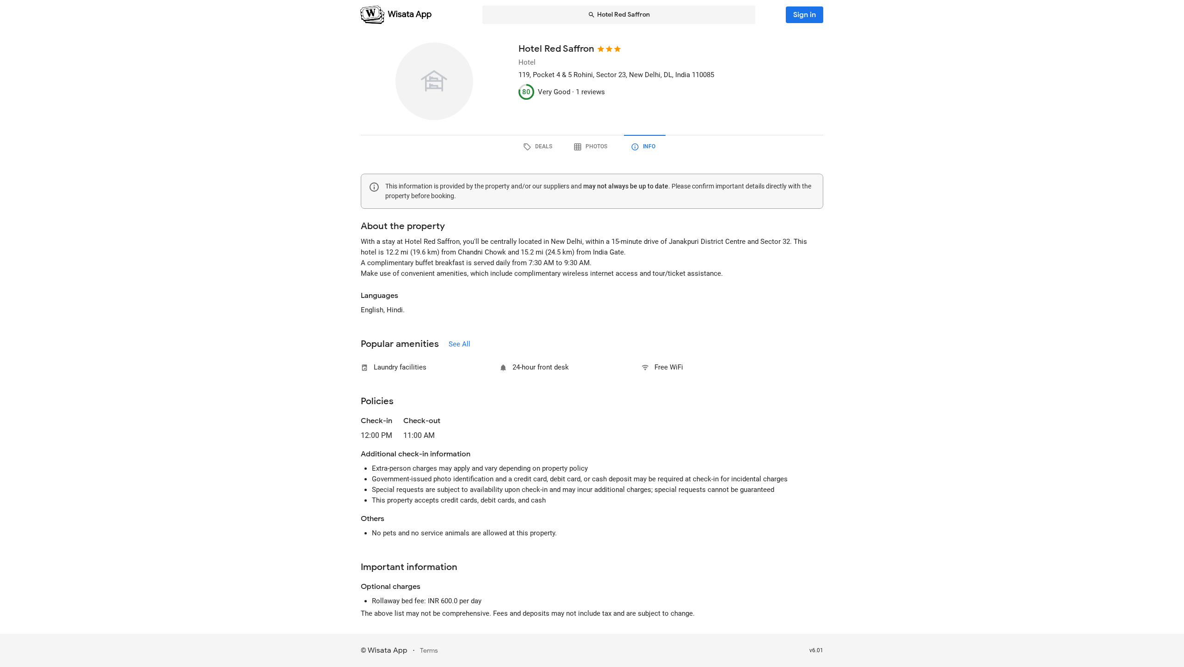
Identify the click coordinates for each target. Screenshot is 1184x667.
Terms (429, 651)
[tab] (539, 147)
